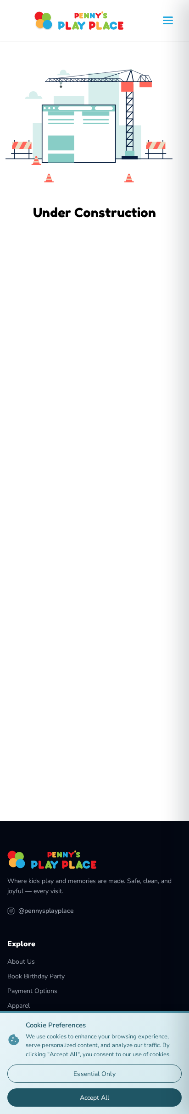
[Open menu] (168, 21)
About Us (21, 961)
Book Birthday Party (36, 976)
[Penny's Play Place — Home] (79, 20)
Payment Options (32, 991)
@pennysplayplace (46, 910)
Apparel (18, 1005)
